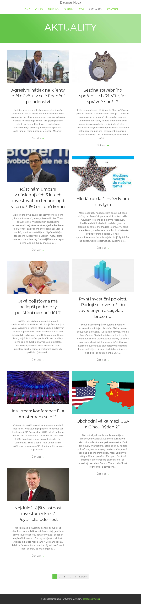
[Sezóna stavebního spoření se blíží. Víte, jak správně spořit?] (103, 66)
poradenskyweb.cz (91, 599)
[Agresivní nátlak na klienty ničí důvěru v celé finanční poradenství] (38, 66)
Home (26, 9)
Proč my (53, 9)
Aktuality (95, 9)
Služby (68, 9)
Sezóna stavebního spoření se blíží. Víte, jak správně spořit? (103, 96)
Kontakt (112, 9)
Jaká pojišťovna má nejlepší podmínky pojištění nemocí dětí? (38, 307)
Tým (81, 9)
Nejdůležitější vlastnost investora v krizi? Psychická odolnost (38, 513)
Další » (83, 576)
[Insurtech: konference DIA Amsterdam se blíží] (38, 387)
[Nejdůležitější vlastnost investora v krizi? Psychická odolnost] (38, 484)
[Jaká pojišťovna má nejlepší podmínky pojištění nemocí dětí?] (38, 277)
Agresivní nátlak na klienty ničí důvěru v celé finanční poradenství (38, 96)
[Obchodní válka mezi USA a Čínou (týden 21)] (103, 392)
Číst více (38, 138)
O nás (39, 9)
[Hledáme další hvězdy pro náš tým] (103, 173)
